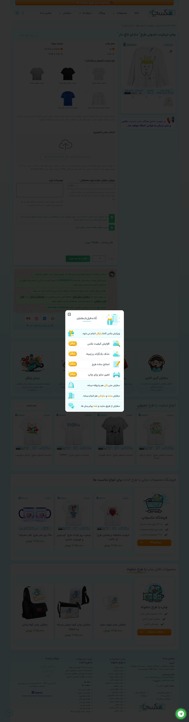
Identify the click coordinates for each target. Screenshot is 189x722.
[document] (94, 361)
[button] (69, 314)
